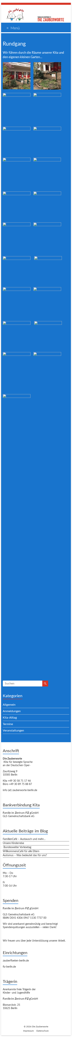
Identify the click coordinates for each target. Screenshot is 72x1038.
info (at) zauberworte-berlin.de (20, 790)
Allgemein (9, 704)
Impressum (28, 1031)
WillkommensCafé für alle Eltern (21, 851)
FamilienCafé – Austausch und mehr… (24, 839)
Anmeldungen (12, 711)
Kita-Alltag (10, 717)
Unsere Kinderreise (13, 843)
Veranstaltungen (13, 730)
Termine (8, 724)
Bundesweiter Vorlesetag (17, 847)
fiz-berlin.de (9, 967)
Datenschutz (42, 1031)
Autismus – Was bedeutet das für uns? (25, 855)
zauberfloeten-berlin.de (16, 960)
